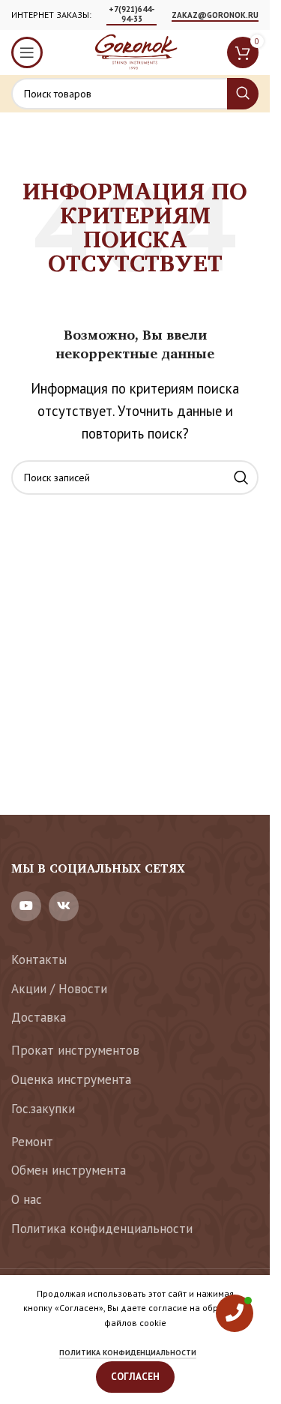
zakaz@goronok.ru (215, 15)
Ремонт (32, 1141)
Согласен (135, 1376)
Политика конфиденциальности (102, 1228)
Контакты (39, 959)
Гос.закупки (43, 1108)
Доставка (38, 1017)
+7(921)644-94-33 (131, 14)
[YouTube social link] (26, 906)
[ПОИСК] (243, 93)
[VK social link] (64, 906)
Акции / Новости (59, 988)
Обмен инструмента (68, 1170)
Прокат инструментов (75, 1050)
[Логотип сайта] (134, 51)
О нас (26, 1199)
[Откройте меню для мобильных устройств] (27, 52)
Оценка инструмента (71, 1079)
